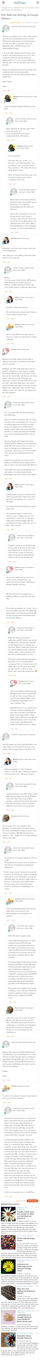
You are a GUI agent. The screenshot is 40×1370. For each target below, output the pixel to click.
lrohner (13, 349)
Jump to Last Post (15, 22)
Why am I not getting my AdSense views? (26, 1291)
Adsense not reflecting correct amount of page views (24, 1267)
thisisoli (17, 324)
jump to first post (21, 1201)
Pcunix (13, 816)
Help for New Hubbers (25, 1236)
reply (4, 90)
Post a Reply (32, 1201)
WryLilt (13, 238)
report (8, 90)
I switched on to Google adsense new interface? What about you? (24, 1318)
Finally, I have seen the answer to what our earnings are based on (25, 1215)
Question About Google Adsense (24, 1337)
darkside (16, 96)
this (16, 98)
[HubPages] (20, 3)
